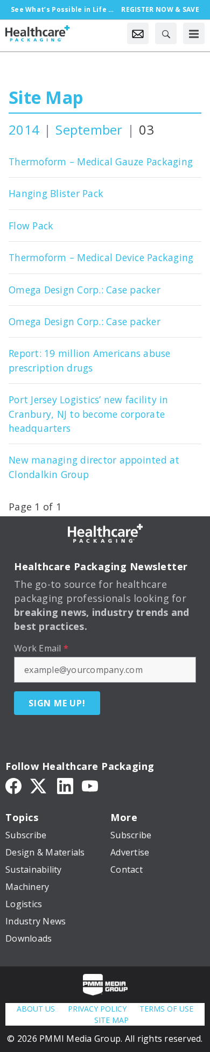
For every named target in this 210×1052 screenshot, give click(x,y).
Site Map (46, 97)
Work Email (41, 648)
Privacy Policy (97, 1009)
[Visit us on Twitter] (39, 785)
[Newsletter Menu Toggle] (138, 33)
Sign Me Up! (57, 703)
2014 (24, 129)
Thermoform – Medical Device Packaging (101, 257)
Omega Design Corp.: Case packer (84, 289)
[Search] (166, 33)
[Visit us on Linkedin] (65, 785)
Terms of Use (166, 1009)
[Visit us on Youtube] (90, 785)
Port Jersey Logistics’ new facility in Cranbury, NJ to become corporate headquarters (89, 413)
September (88, 129)
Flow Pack (31, 225)
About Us (36, 1009)
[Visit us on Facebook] (13, 785)
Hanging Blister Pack (56, 193)
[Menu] (194, 33)
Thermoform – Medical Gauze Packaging (101, 161)
